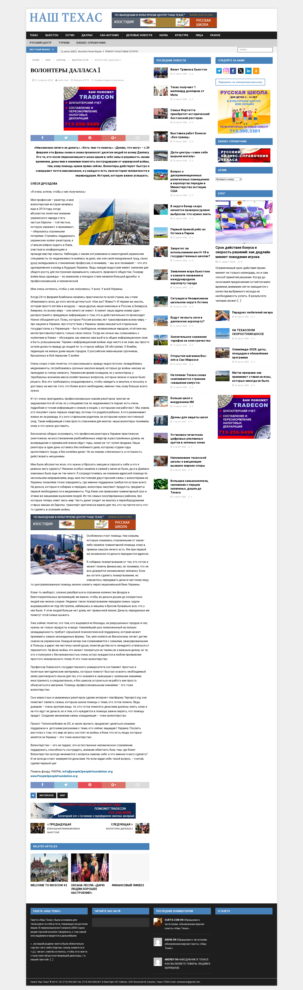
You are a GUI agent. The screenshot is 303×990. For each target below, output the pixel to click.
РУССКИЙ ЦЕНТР (41, 42)
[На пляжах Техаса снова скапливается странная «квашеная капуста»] (161, 378)
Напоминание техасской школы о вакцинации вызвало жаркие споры (188, 461)
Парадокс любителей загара (252, 312)
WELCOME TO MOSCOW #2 (49, 885)
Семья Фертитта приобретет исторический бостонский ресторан (190, 114)
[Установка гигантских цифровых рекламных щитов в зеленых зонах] (161, 438)
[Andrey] (158, 963)
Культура (181, 35)
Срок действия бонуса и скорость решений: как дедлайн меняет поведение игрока (243, 252)
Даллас (87, 35)
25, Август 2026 (180, 141)
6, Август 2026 (179, 447)
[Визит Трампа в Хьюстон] (161, 72)
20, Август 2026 (242, 362)
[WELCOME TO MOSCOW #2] (49, 867)
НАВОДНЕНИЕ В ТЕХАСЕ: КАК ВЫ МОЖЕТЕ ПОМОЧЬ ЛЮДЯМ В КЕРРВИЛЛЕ (187, 963)
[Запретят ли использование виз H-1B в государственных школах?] (161, 251)
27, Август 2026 (180, 74)
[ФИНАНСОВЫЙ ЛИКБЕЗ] (130, 867)
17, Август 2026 (180, 326)
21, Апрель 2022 (44, 80)
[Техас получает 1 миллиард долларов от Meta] (161, 90)
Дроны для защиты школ (189, 417)
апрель (61, 60)
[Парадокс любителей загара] (223, 315)
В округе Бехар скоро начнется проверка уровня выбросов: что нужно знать (190, 210)
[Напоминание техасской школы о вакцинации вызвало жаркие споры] (161, 461)
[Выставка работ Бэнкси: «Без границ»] (161, 136)
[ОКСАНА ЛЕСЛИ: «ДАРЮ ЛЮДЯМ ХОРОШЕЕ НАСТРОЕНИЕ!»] (90, 867)
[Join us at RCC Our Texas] (164, 20)
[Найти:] (255, 49)
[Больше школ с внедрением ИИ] (161, 401)
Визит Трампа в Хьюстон (188, 69)
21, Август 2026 (180, 218)
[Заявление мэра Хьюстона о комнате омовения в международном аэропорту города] (161, 274)
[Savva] (158, 943)
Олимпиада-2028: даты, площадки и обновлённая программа (250, 353)
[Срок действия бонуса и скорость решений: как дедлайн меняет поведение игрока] (244, 222)
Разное (215, 35)
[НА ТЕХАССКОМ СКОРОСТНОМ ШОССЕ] (223, 333)
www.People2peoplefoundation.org (54, 776)
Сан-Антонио (109, 35)
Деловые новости (139, 35)
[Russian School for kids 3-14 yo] (244, 112)
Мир (62, 795)
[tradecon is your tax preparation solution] (83, 811)
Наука (163, 35)
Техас (34, 35)
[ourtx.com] (158, 924)
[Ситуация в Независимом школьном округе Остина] (161, 301)
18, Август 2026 (180, 287)
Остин (69, 35)
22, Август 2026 (180, 195)
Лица (199, 35)
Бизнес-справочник (90, 42)
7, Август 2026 (179, 421)
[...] (239, 300)
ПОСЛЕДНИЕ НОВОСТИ (171, 60)
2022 (47, 60)
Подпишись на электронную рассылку (240, 82)
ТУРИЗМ (64, 42)
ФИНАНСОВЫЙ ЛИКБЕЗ (128, 885)
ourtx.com (63, 80)
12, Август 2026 (180, 364)
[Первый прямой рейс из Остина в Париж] (161, 232)
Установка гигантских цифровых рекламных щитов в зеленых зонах (187, 438)
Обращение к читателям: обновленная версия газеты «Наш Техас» (184, 924)
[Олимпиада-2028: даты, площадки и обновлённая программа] (223, 352)
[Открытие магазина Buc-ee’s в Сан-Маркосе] (161, 359)
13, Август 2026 (180, 345)
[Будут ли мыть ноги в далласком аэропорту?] (161, 321)
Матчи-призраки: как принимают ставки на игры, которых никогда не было (251, 376)
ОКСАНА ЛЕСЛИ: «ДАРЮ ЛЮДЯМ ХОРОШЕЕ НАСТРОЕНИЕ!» (88, 889)
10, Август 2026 (180, 406)
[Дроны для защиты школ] (161, 420)
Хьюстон (51, 35)
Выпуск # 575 (81, 80)
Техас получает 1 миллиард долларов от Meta (187, 91)
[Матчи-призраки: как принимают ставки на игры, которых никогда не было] (223, 376)
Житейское (46, 795)
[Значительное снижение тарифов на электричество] (161, 340)
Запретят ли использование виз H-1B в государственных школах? (190, 252)
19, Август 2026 (180, 260)
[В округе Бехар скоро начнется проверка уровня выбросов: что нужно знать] (161, 209)
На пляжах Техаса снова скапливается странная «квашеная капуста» (188, 378)
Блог (221, 193)
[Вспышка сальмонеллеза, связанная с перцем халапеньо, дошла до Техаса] (161, 484)
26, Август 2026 (180, 122)
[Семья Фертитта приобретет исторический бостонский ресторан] (161, 113)
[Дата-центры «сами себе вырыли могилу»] (161, 155)
